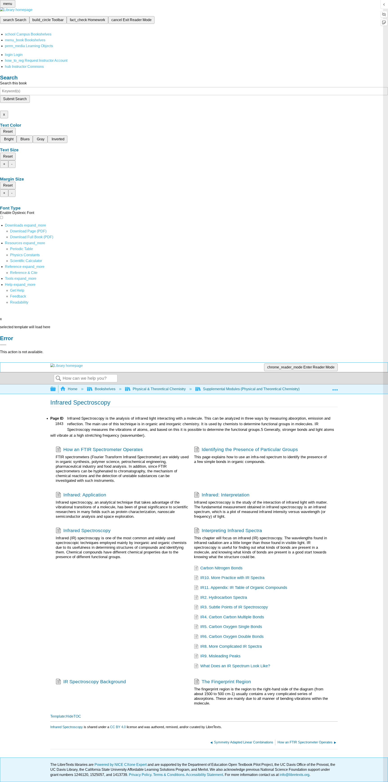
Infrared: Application (84, 494)
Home (72, 389)
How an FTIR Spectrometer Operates (103, 449)
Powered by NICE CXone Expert (121, 765)
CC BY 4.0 (118, 727)
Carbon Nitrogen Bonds (221, 568)
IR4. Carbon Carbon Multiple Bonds (232, 617)
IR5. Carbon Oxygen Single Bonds (231, 626)
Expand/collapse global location (335, 387)
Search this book (13, 83)
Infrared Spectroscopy (87, 530)
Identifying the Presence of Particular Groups (250, 449)
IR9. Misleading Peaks (220, 656)
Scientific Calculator (26, 261)
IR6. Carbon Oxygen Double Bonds (232, 636)
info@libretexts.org (294, 775)
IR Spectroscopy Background (94, 681)
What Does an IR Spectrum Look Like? (235, 666)
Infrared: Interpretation (225, 494)
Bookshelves (105, 389)
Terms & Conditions (168, 775)
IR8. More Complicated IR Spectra (231, 646)
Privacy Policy (140, 775)
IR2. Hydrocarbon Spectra (223, 597)
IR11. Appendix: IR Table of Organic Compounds (243, 587)
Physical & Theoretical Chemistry (159, 389)
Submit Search (15, 99)
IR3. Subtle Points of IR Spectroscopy (234, 607)
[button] (18, 296)
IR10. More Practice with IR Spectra (232, 577)
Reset (8, 131)
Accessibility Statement (204, 775)
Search (58, 378)
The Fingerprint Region (226, 681)
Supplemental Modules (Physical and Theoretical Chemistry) (251, 389)
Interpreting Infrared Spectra (232, 530)
